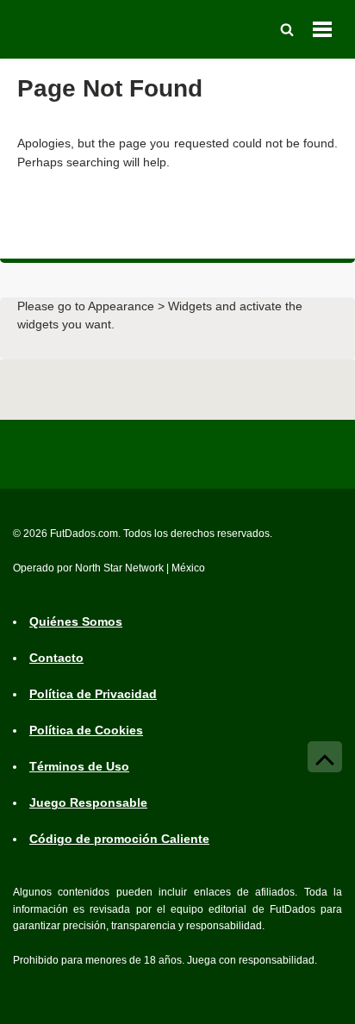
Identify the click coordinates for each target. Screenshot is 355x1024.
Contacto (56, 658)
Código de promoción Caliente (119, 839)
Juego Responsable (88, 802)
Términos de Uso (79, 766)
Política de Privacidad (93, 694)
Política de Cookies (86, 730)
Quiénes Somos (75, 621)
